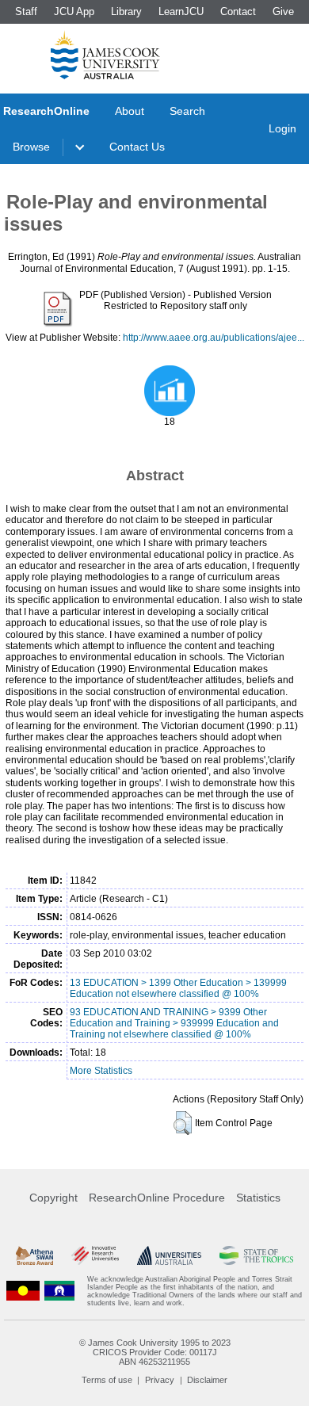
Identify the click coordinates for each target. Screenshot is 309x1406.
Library (126, 11)
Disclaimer (207, 1380)
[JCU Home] (105, 54)
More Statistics (101, 1070)
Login (282, 128)
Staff (26, 11)
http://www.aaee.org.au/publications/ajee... (213, 337)
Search (187, 111)
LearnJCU (181, 11)
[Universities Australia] (169, 1255)
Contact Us (137, 146)
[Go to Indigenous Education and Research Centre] (23, 1291)
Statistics (258, 1197)
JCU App (74, 11)
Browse (31, 146)
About (129, 111)
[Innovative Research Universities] (95, 1255)
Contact (238, 11)
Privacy (159, 1380)
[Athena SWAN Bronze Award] (34, 1255)
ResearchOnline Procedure (157, 1197)
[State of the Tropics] (256, 1255)
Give (283, 11)
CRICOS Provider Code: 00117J (155, 1352)
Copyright (53, 1197)
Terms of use (107, 1380)
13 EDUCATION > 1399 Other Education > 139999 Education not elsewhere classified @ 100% (178, 988)
